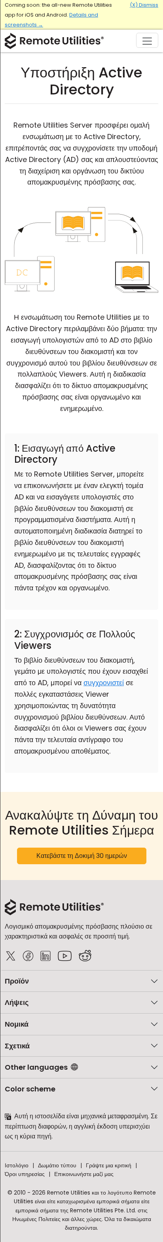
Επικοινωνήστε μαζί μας (84, 1174)
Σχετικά (17, 1046)
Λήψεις (16, 1002)
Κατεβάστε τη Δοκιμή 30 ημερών (81, 855)
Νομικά (16, 1024)
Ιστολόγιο (16, 1165)
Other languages (36, 1067)
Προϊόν (17, 981)
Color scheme (30, 1089)
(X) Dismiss (144, 5)
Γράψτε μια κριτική (108, 1165)
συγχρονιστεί (103, 683)
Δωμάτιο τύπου (57, 1165)
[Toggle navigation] (147, 40)
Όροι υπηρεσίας (25, 1174)
